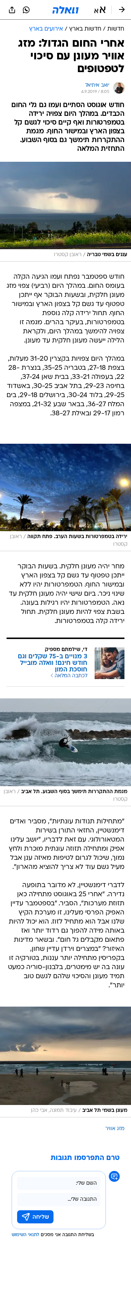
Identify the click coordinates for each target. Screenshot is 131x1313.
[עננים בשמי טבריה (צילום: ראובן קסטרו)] (65, 212)
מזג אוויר (114, 1128)
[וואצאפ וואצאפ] (26, 9)
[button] (100, 10)
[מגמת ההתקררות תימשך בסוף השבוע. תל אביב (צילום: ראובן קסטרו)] (65, 752)
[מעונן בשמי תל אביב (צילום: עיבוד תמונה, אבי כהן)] (65, 1062)
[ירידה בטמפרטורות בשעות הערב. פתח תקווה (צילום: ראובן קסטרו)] (65, 497)
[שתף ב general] (12, 10)
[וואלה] (65, 9)
